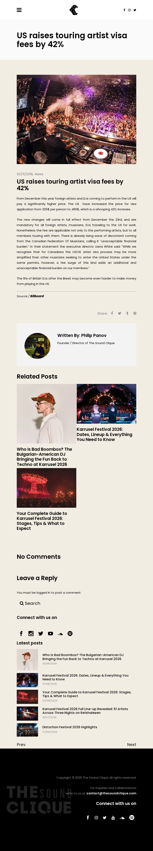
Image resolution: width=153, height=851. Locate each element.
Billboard (37, 296)
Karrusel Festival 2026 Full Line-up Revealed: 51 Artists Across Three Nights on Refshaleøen (85, 711)
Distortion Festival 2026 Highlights (69, 727)
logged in (43, 592)
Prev (21, 744)
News (39, 174)
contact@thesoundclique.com (111, 793)
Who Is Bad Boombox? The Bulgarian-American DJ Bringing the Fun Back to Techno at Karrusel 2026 (83, 657)
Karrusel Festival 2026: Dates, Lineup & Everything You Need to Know (85, 677)
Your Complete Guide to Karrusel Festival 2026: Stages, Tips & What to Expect (86, 694)
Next (131, 744)
